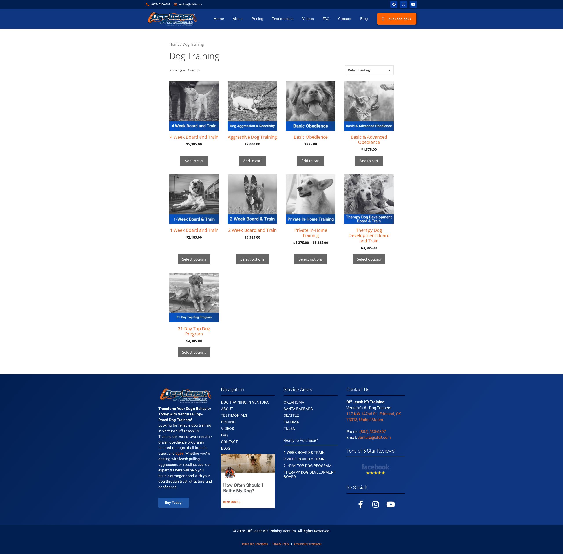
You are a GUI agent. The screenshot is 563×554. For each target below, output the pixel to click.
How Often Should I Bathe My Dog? (243, 488)
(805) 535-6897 (372, 431)
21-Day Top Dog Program (307, 465)
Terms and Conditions (255, 544)
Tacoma (291, 422)
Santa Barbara (298, 409)
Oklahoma (294, 402)
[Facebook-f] (360, 504)
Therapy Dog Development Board (310, 474)
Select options (194, 259)
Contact (344, 18)
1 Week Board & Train (304, 452)
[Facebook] (393, 4)
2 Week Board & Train (304, 459)
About (238, 18)
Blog (364, 18)
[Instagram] (403, 4)
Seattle (291, 415)
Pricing (257, 18)
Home (219, 18)
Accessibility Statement (308, 544)
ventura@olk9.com (374, 437)
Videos (308, 18)
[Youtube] (413, 4)
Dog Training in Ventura (245, 402)
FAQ (326, 18)
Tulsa (289, 428)
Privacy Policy (280, 544)
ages (179, 453)
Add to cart (194, 160)
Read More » (231, 502)
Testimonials (282, 18)
